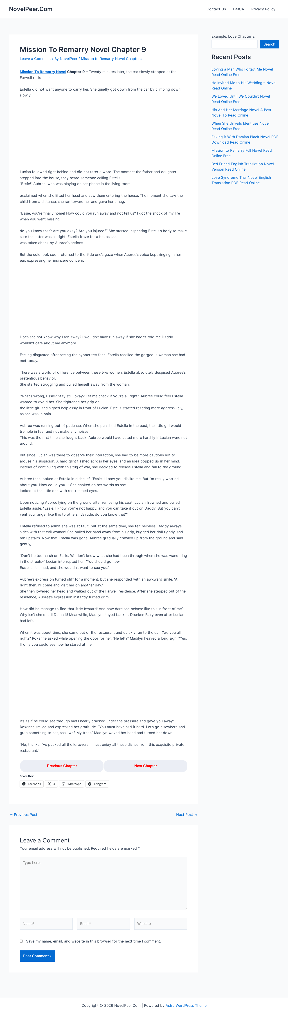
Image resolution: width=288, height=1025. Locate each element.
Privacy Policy (263, 9)
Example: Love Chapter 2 (233, 36)
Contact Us (216, 9)
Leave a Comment (35, 58)
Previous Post (23, 814)
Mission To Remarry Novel (43, 71)
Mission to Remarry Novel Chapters (111, 58)
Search (269, 44)
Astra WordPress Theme (186, 1005)
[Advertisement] (103, 135)
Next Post (187, 814)
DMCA (238, 9)
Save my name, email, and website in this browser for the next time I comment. (93, 941)
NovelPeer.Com (30, 8)
